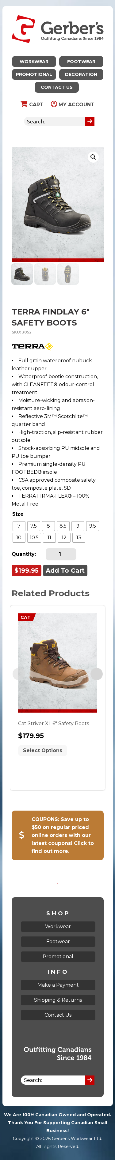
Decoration (81, 74)
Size (18, 514)
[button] (93, 157)
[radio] (19, 526)
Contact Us (57, 87)
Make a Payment (58, 985)
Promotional (34, 74)
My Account (75, 104)
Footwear (81, 61)
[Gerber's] (58, 10)
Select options (42, 750)
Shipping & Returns (58, 1000)
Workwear (34, 61)
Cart (36, 104)
